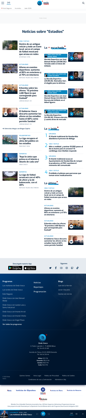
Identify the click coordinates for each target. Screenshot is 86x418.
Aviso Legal (37, 376)
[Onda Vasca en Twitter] (50, 268)
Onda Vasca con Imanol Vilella (14, 316)
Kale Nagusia (8, 294)
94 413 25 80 (44, 348)
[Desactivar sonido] (76, 414)
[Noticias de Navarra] (74, 390)
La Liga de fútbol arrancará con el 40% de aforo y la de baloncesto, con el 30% (29, 179)
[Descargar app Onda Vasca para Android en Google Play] (15, 268)
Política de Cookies (68, 376)
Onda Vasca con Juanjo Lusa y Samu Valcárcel (14, 306)
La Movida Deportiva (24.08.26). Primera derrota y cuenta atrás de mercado (55, 117)
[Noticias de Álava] (56, 390)
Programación (40, 291)
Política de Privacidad (51, 376)
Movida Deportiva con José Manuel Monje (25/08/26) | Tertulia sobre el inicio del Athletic (55, 62)
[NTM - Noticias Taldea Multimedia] (43, 391)
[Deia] (9, 390)
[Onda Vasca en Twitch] (72, 268)
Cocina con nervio (65, 294)
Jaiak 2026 (27, 8)
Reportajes (38, 287)
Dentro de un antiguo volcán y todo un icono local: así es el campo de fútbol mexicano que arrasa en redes (30, 49)
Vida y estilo (24, 41)
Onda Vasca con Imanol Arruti (14, 312)
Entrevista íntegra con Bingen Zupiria (17, 129)
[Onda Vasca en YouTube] (61, 268)
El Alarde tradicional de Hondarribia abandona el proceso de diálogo (63, 137)
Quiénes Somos (25, 376)
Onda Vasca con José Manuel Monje (14, 299)
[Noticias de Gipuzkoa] (25, 390)
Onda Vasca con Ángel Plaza (13, 320)
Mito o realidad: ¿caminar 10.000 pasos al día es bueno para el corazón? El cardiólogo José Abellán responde (66, 148)
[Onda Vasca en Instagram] (66, 268)
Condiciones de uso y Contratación (40, 380)
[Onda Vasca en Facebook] (55, 268)
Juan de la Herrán (65, 285)
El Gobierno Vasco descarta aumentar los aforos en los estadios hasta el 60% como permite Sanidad (30, 116)
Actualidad (23, 64)
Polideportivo (24, 135)
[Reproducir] (6, 159)
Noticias (37, 282)
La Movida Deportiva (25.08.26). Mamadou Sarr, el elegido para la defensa (55, 81)
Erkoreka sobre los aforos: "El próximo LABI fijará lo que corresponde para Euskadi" (28, 93)
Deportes (23, 154)
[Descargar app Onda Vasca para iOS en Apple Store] (30, 268)
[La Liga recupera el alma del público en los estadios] (10, 139)
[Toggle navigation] (2, 3)
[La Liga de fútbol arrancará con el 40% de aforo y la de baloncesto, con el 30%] (10, 176)
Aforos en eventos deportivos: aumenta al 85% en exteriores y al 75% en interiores (30, 71)
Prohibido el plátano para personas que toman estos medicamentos (65, 174)
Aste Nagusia (7, 8)
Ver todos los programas (12, 324)
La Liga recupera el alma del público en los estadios (28, 141)
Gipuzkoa (52, 134)
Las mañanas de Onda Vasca (14, 285)
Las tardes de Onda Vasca (13, 290)
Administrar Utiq (60, 380)
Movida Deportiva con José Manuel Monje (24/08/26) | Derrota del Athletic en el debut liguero (55, 99)
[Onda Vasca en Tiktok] (77, 268)
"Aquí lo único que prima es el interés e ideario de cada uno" (29, 159)
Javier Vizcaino (64, 290)
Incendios (18, 8)
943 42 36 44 (44, 354)
